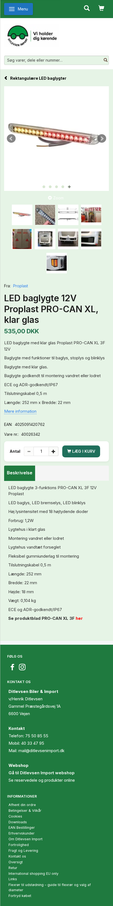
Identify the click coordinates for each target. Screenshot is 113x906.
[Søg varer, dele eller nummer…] (106, 60)
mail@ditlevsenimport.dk (41, 750)
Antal (15, 451)
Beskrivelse (19, 472)
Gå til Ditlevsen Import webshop (42, 772)
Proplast (20, 285)
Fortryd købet (20, 896)
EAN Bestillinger (22, 827)
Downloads (18, 822)
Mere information (20, 411)
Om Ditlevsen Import (26, 839)
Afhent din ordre (22, 805)
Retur (13, 868)
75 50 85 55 (36, 735)
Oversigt (16, 862)
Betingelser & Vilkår (25, 810)
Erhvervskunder (22, 833)
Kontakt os (17, 856)
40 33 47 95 (32, 743)
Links (13, 879)
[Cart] (101, 7)
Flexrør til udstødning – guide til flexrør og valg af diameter (50, 887)
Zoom (58, 198)
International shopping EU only (33, 873)
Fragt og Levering (23, 850)
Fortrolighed (19, 845)
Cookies (15, 816)
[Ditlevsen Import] (31, 33)
